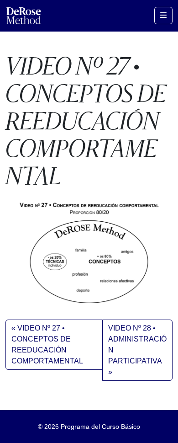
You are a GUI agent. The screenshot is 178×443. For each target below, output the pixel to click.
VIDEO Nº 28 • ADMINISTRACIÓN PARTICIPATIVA (137, 344)
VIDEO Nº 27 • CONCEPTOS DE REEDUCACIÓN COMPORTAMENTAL (47, 344)
